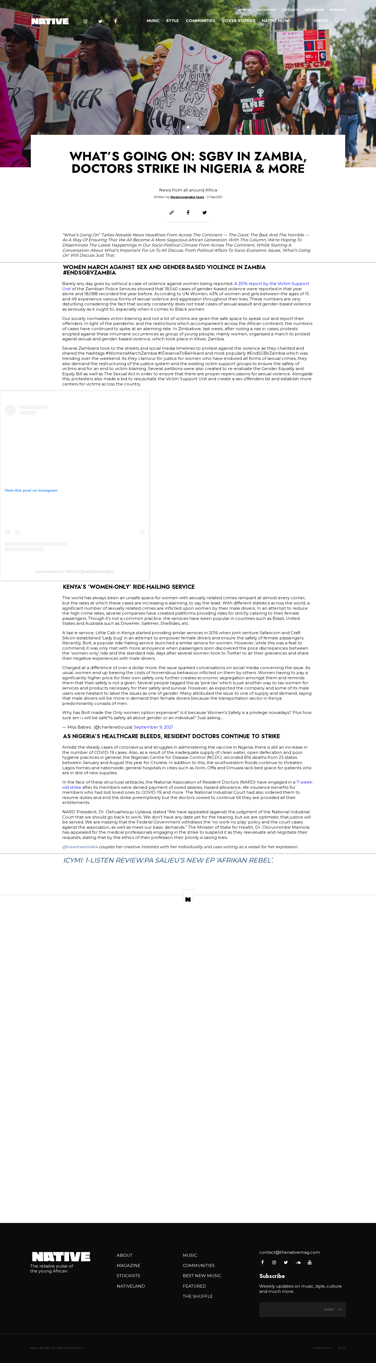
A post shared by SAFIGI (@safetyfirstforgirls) (74, 571)
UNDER (321, 21)
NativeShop (266, 10)
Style (172, 21)
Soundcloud (298, 1262)
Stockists (290, 10)
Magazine (128, 1265)
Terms (342, 1348)
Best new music (202, 1275)
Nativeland (314, 10)
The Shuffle (198, 1296)
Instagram (85, 21)
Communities (200, 21)
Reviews (244, 10)
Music (153, 21)
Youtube (309, 1262)
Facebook (115, 21)
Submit (329, 1309)
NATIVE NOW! (276, 21)
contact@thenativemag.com (289, 1252)
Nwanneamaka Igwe (187, 197)
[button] (188, 127)
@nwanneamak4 (80, 846)
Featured (194, 1286)
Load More (188, 1200)
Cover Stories (238, 21)
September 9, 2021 (153, 727)
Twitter (100, 21)
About (124, 1255)
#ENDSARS (337, 10)
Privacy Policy (322, 1348)
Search (337, 20)
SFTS (302, 21)
